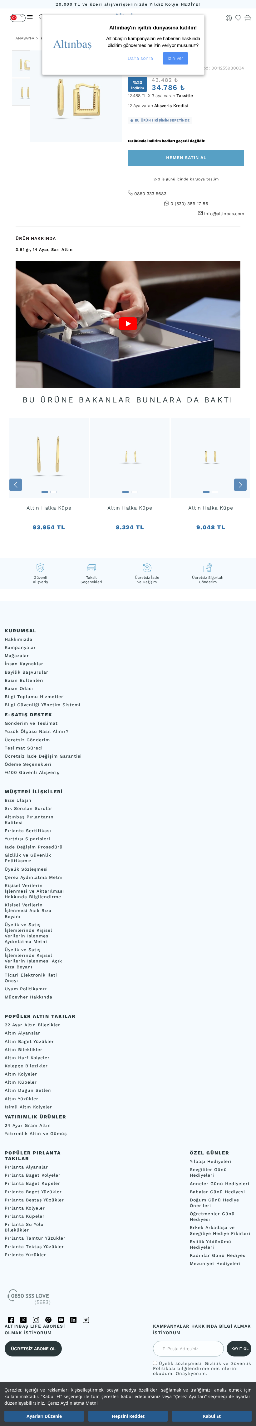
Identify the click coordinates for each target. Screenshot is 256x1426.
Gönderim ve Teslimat (31, 723)
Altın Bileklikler (23, 1049)
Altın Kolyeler (21, 1073)
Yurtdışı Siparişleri (27, 838)
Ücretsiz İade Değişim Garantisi (43, 756)
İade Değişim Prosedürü (34, 846)
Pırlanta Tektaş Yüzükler (34, 1246)
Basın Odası (19, 688)
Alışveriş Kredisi (171, 105)
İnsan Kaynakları (25, 663)
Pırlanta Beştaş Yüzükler (34, 1199)
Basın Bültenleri (24, 680)
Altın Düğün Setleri (28, 1090)
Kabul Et (212, 1416)
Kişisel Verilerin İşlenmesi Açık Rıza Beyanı (28, 910)
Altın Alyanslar (22, 1032)
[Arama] (41, 17)
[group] (49, 485)
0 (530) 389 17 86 (189, 203)
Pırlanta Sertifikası (28, 830)
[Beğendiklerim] (238, 18)
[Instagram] (36, 1320)
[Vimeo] (86, 1320)
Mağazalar (17, 655)
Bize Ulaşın (18, 800)
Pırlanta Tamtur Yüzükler (35, 1238)
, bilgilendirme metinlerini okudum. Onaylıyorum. (202, 1368)
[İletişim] (30, 1299)
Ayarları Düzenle (44, 1416)
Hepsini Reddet (128, 1416)
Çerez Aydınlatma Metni (72, 1403)
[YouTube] (61, 1320)
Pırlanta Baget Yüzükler (33, 1191)
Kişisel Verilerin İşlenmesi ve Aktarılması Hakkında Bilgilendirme (34, 891)
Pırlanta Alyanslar (26, 1166)
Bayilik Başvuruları (27, 671)
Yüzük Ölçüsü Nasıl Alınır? (37, 731)
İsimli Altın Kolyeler (28, 1106)
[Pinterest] (48, 1320)
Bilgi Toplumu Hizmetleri (35, 696)
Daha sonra (140, 58)
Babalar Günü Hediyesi (217, 1191)
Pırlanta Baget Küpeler (32, 1183)
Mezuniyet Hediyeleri (215, 1263)
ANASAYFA (25, 38)
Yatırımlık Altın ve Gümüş (36, 1133)
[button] (15, 485)
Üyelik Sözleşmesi (26, 868)
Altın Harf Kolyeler (27, 1057)
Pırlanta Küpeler (25, 1216)
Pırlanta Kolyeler (25, 1208)
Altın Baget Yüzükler (29, 1041)
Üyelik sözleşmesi (180, 1363)
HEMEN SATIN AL (186, 157)
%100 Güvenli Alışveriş (32, 772)
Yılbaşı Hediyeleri (211, 1161)
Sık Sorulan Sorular (28, 808)
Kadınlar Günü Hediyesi (218, 1255)
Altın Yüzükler (21, 1098)
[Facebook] (11, 1320)
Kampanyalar (20, 647)
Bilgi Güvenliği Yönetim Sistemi (43, 704)
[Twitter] (23, 1320)
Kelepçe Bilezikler (26, 1065)
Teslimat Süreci (24, 747)
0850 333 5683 (150, 193)
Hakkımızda (18, 639)
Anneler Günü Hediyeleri (219, 1183)
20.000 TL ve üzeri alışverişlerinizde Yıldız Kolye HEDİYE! (128, 4)
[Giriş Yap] (229, 18)
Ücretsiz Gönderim (27, 739)
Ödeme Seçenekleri (28, 764)
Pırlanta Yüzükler (25, 1254)
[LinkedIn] (73, 1320)
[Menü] (30, 17)
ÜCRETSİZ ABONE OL (33, 1348)
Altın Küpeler (21, 1082)
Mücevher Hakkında (28, 996)
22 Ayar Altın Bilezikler (32, 1024)
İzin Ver (175, 58)
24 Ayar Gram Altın (28, 1125)
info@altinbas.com (224, 213)
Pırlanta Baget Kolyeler (33, 1175)
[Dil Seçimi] (18, 18)
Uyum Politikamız (26, 988)
